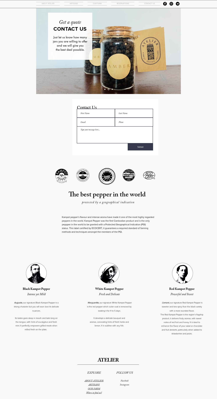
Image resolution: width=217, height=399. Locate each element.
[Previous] (40, 51)
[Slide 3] (112, 89)
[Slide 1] (104, 89)
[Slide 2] (108, 89)
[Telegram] (178, 4)
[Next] (176, 51)
